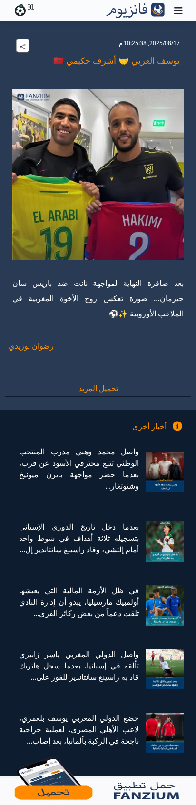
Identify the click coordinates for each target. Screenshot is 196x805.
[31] (18, 10)
